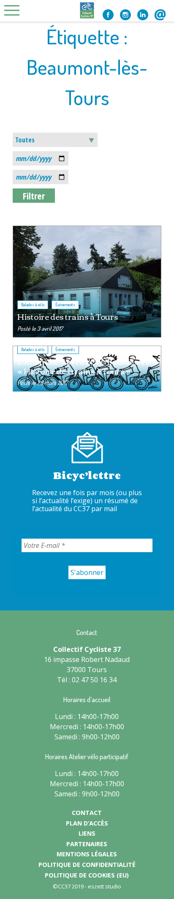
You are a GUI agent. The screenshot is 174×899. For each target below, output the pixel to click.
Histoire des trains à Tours (67, 316)
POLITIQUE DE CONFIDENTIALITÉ (87, 865)
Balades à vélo (32, 304)
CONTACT (87, 813)
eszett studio (104, 886)
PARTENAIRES (86, 844)
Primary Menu (14, 10)
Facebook (108, 14)
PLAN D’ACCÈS (87, 823)
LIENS (87, 833)
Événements (65, 304)
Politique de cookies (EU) (87, 875)
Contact (160, 14)
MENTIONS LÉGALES (87, 854)
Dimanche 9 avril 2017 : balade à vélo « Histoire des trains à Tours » (87, 366)
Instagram (125, 14)
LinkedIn (142, 14)
